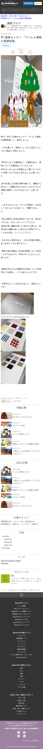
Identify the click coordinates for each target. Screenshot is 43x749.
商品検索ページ (22, 638)
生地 (21, 668)
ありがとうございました (22, 417)
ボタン (21, 671)
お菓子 (14, 524)
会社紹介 (28, 521)
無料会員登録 (21, 649)
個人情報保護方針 (33, 728)
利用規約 (7, 728)
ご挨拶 (33, 524)
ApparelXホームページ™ (21, 622)
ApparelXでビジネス (21, 619)
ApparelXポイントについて (21, 617)
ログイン (38, 3)
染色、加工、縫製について (21, 708)
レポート (16, 521)
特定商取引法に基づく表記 (19, 728)
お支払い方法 (21, 700)
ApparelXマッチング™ (21, 625)
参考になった (6, 401)
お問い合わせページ (29, 723)
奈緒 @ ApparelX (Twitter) (11, 560)
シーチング (21, 684)
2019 (5, 548)
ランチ (23, 524)
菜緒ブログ (14, 23)
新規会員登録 (28, 3)
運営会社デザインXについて (21, 614)
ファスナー (21, 679)
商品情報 (4, 524)
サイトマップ (21, 714)
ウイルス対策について (21, 434)
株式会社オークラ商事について (21, 611)
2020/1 (7, 545)
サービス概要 (21, 606)
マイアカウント (22, 646)
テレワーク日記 (18, 425)
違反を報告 (17, 401)
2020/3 (7, 539)
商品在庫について (21, 706)
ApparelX (4, 16)
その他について (22, 711)
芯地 (21, 676)
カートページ (21, 641)
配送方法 (21, 703)
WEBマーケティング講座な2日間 (25, 444)
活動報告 (4, 521)
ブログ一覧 (13, 16)
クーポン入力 (21, 652)
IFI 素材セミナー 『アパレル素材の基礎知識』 (17, 18)
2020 (5, 536)
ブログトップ (23, 16)
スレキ (21, 682)
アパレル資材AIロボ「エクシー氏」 (21, 655)
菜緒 (12, 575)
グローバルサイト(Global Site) (30, 740)
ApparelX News (21, 657)
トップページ (21, 636)
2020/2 (7, 542)
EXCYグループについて (21, 609)
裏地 (21, 673)
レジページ (21, 644)
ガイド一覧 (21, 698)
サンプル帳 (21, 687)
